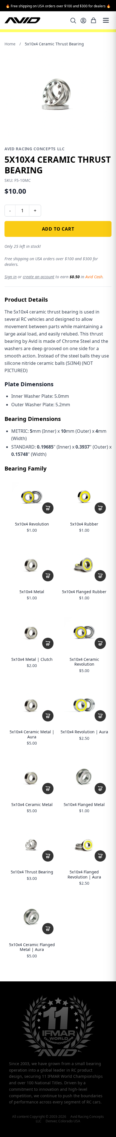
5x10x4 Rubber (84, 524)
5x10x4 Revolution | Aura (84, 731)
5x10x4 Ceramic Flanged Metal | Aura (32, 947)
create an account (38, 276)
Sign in (11, 276)
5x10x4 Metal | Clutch (32, 659)
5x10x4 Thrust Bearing (32, 872)
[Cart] (93, 20)
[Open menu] (105, 20)
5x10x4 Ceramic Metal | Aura (32, 734)
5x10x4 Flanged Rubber (84, 591)
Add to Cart (58, 229)
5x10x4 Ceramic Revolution (84, 662)
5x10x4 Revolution (32, 524)
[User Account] (83, 20)
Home (10, 44)
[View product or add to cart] (47, 508)
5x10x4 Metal (31, 591)
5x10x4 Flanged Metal (84, 804)
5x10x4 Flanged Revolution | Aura (84, 874)
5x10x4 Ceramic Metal (32, 804)
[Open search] (73, 20)
